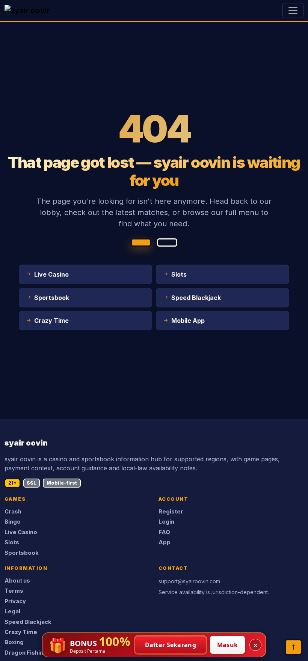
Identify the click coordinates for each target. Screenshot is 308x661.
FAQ (164, 532)
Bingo (13, 521)
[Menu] (292, 10)
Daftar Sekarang (170, 645)
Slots (12, 542)
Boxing (14, 642)
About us (17, 580)
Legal (12, 611)
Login (166, 521)
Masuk (227, 645)
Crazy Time (21, 632)
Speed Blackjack (28, 622)
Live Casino (21, 532)
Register (171, 511)
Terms (14, 590)
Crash (13, 511)
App (165, 542)
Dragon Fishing (26, 652)
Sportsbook (22, 553)
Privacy (15, 601)
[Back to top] (293, 647)
